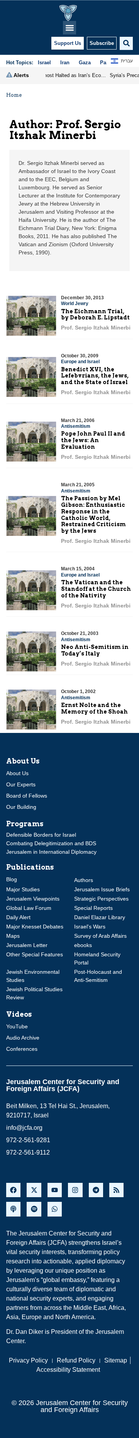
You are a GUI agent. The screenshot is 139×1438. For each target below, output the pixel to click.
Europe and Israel (80, 361)
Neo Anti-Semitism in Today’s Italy (95, 650)
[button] (69, 27)
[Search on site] (126, 43)
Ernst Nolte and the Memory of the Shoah (94, 708)
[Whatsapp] (54, 1209)
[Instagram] (75, 1190)
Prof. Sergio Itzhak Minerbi (96, 327)
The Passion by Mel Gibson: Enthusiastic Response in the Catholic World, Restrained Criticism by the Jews (93, 514)
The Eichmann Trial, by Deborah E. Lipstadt (95, 314)
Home (14, 95)
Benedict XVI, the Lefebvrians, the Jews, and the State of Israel (95, 376)
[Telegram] (96, 1190)
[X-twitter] (34, 1190)
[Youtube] (54, 1190)
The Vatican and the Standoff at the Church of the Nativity (96, 589)
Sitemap (115, 1360)
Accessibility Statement (68, 1369)
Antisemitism (75, 426)
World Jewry (74, 303)
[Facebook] (13, 1190)
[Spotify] (34, 1209)
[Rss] (116, 1190)
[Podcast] (13, 1209)
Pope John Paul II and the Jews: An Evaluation (93, 440)
